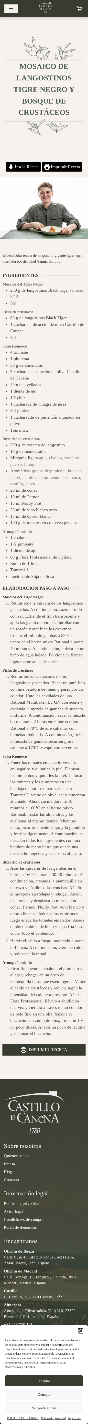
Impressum (74, 1418)
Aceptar (44, 1381)
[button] (80, 1330)
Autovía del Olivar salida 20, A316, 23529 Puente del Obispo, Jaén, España (40, 1311)
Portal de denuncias (20, 1227)
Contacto (11, 1180)
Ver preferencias (44, 1408)
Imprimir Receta (65, 166)
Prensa (9, 1164)
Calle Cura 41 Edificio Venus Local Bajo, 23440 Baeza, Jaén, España (39, 1257)
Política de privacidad (53, 1418)
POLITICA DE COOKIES (23, 1418)
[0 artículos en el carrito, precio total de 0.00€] (79, 9)
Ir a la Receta (26, 166)
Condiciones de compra (24, 1219)
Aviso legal (13, 1211)
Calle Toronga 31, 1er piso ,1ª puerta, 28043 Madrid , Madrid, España (41, 1277)
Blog (8, 1172)
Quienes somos (16, 1156)
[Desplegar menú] (11, 9)
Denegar (44, 1394)
